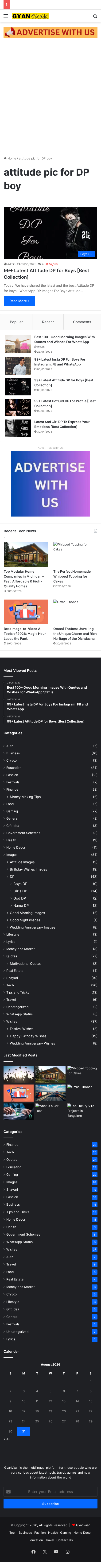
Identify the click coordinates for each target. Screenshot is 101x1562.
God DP (19, 898)
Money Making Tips (25, 797)
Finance (12, 789)
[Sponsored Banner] (50, 32)
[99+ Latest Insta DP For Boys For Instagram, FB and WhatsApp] (18, 366)
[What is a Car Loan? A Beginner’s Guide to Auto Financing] (50, 1111)
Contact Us (64, 1540)
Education (13, 768)
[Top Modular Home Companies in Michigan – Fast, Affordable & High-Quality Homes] (26, 554)
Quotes (11, 956)
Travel (11, 1000)
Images (11, 855)
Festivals (12, 782)
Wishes (11, 1021)
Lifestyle (12, 934)
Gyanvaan (83, 1525)
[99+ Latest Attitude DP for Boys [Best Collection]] (18, 386)
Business (13, 753)
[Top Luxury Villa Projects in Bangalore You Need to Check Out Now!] (82, 1111)
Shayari (12, 978)
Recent (48, 322)
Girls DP (20, 891)
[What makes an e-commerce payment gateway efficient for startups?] (19, 1111)
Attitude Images (22, 862)
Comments (82, 322)
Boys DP (20, 884)
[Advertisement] (50, 95)
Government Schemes (23, 833)
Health (11, 840)
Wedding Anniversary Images (32, 927)
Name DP (21, 905)
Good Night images (25, 920)
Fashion (12, 775)
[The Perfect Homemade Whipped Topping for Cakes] (75, 554)
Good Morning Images (27, 913)
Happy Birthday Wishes (28, 1036)
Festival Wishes (21, 1029)
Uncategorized (17, 1007)
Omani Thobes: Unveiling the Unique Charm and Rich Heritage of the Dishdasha (75, 633)
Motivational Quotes (25, 963)
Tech (10, 985)
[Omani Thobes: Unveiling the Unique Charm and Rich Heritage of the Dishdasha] (75, 612)
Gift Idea (12, 826)
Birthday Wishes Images (28, 869)
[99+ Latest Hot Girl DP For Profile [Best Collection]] (18, 407)
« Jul (7, 1439)
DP (12, 877)
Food (10, 804)
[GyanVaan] (30, 16)
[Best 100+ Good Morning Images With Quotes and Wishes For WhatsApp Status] (18, 344)
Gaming (12, 811)
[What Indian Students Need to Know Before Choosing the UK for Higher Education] (19, 1074)
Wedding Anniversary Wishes (32, 1043)
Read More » (19, 301)
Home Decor (15, 847)
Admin (11, 264)
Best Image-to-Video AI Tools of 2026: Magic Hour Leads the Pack (25, 633)
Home (11, 158)
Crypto (11, 760)
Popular (16, 322)
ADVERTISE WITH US (50, 447)
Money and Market (20, 949)
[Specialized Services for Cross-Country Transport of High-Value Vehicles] (50, 1093)
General (12, 818)
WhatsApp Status (19, 1014)
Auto (9, 746)
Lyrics (10, 942)
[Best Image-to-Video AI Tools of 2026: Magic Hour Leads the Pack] (26, 612)
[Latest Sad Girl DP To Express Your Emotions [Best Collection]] (18, 428)
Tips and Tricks (17, 992)
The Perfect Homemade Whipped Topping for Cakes (72, 576)
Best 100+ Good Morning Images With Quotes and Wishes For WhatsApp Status (64, 342)
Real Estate (14, 971)
